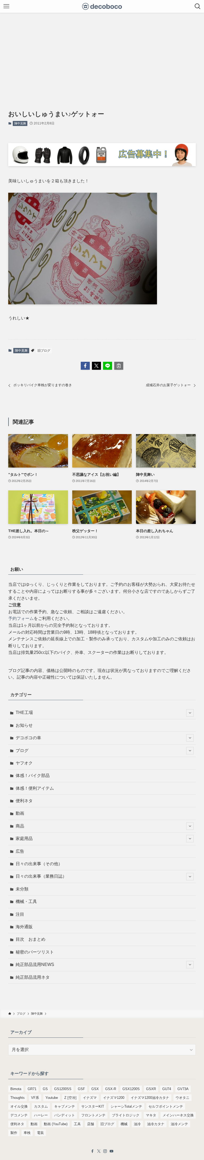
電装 (40, 1133)
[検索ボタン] (197, 6)
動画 (20, 813)
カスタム (41, 1106)
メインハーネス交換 (178, 1115)
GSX (95, 1089)
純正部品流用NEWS (35, 964)
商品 (20, 826)
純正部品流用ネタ (33, 977)
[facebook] (92, 1151)
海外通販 (24, 926)
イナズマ (90, 1098)
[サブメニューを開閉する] (190, 713)
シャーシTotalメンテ (126, 1106)
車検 (27, 1133)
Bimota (15, 1089)
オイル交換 (19, 1106)
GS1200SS (62, 1089)
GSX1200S (131, 1089)
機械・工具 (26, 901)
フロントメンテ (93, 1115)
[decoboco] (102, 6)
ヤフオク (24, 763)
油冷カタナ (155, 1124)
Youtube (51, 1098)
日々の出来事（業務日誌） (41, 876)
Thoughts (17, 1098)
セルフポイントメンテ (165, 1106)
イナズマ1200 (113, 1098)
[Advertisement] (102, 52)
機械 (124, 1124)
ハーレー (41, 1115)
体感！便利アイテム (35, 788)
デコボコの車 (28, 737)
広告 (20, 851)
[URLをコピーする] (118, 366)
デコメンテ (19, 1115)
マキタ (151, 1115)
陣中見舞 (20, 123)
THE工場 (24, 712)
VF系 (35, 1098)
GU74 (166, 1089)
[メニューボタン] (6, 6)
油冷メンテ (179, 1124)
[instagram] (105, 1151)
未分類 (22, 889)
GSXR (151, 1089)
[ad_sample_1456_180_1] (102, 164)
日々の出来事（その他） (39, 863)
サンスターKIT (92, 1106)
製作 (13, 1133)
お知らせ (24, 725)
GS (45, 1089)
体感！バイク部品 (33, 775)
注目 (20, 914)
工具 (77, 1124)
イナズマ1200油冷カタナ (150, 1098)
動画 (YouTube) (55, 1124)
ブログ (22, 750)
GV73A (183, 1089)
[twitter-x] (98, 1151)
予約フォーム (21, 618)
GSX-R (110, 1089)
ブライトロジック (125, 1115)
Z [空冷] (70, 1098)
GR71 (32, 1089)
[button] (85, 366)
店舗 (90, 1124)
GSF (81, 1089)
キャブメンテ (64, 1106)
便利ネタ (24, 800)
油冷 (137, 1124)
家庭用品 (24, 838)
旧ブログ (43, 350)
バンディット (64, 1115)
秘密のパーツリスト (35, 952)
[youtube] (111, 1151)
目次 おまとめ (30, 939)
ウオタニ (182, 1098)
